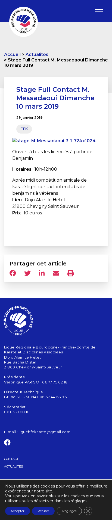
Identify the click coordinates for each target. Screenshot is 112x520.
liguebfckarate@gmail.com (44, 432)
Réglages (69, 511)
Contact (11, 459)
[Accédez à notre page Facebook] (7, 443)
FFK (24, 128)
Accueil (12, 54)
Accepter (17, 511)
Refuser (43, 511)
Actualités (37, 54)
